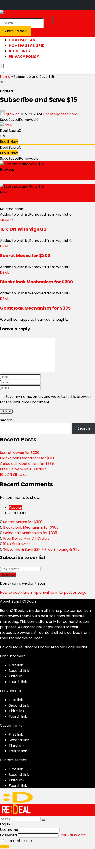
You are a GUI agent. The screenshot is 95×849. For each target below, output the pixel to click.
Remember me (18, 840)
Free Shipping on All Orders (28, 199)
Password (8, 835)
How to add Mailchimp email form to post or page (43, 592)
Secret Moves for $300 (25, 255)
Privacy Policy (24, 56)
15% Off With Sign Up (23, 229)
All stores (19, 51)
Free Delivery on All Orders (23, 469)
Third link (16, 676)
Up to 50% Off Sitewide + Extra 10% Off (39, 177)
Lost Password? (72, 835)
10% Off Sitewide (14, 474)
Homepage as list (26, 40)
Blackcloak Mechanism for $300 (36, 282)
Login (4, 846)
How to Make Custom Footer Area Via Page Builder (43, 647)
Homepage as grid (27, 45)
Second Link (19, 670)
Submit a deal (15, 31)
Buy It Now (9, 141)
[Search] (49, 20)
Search (6, 420)
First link (16, 665)
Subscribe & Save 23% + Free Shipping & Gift (41, 549)
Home (5, 76)
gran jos (12, 114)
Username (9, 829)
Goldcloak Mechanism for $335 (35, 308)
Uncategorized (56, 114)
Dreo (73, 114)
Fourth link (18, 681)
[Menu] (2, 66)
